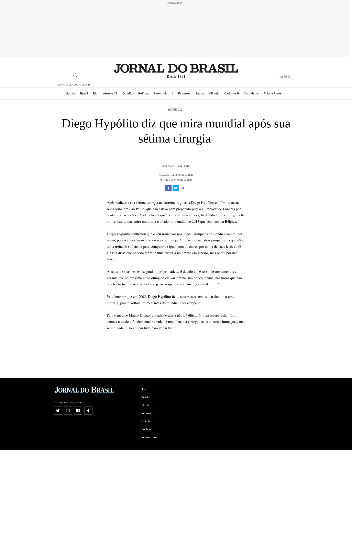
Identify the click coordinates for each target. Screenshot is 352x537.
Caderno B (231, 93)
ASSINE (285, 76)
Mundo (70, 93)
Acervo (175, 110)
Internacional (149, 437)
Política (143, 93)
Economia (160, 93)
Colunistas (251, 93)
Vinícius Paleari (179, 166)
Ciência (214, 93)
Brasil (84, 93)
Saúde (199, 93)
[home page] (176, 68)
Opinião (127, 93)
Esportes (184, 93)
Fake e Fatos (273, 93)
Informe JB (110, 93)
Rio (95, 93)
